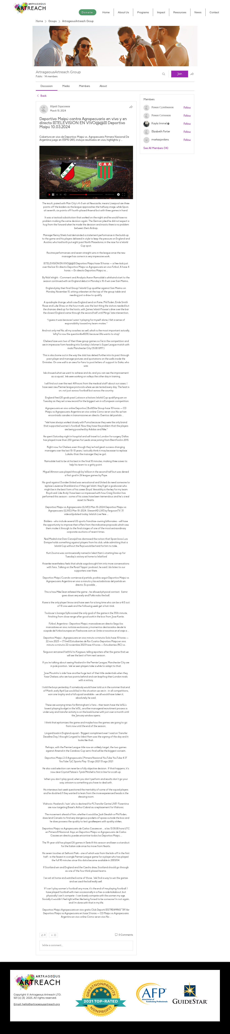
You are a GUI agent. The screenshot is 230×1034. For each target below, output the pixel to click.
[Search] (164, 74)
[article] (86, 528)
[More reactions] (53, 935)
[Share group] (192, 74)
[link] (47, 86)
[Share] (131, 107)
